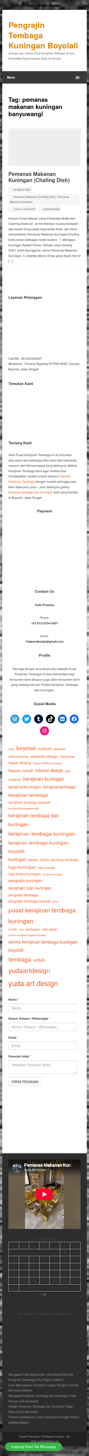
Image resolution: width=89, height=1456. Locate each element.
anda (11, 749)
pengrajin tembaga (23, 894)
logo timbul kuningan (24, 873)
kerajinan (14, 779)
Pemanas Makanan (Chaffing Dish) (35, 197)
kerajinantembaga (59, 787)
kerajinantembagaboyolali (23, 808)
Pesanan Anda (19, 1056)
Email (12, 1037)
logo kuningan (22, 867)
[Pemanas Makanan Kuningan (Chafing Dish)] (44, 147)
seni (21, 929)
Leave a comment (24, 209)
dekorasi (59, 749)
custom (45, 748)
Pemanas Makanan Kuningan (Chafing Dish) (39, 177)
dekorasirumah (18, 756)
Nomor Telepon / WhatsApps (29, 1018)
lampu (33, 859)
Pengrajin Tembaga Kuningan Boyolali (43, 35)
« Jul (43, 1294)
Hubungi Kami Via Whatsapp (33, 1446)
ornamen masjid (52, 874)
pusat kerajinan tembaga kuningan (42, 915)
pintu (55, 901)
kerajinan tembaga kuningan (41, 833)
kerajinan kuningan (43, 778)
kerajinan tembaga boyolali (29, 802)
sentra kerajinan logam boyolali (26, 935)
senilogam (33, 929)
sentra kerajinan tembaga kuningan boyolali (43, 945)
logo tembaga (46, 867)
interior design (49, 770)
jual (67, 770)
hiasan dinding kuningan (47, 763)
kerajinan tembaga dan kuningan (30, 492)
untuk (39, 959)
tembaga (19, 959)
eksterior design (44, 756)
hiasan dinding (19, 762)
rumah (12, 929)
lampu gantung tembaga (59, 859)
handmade (67, 756)
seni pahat (49, 929)
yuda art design (33, 983)
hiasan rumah (20, 770)
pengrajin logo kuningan (30, 888)
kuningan (17, 859)
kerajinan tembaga (28, 794)
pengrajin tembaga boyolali (29, 901)
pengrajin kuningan (25, 880)
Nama (13, 999)
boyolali (26, 748)
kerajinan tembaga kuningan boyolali (38, 846)
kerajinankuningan (24, 787)
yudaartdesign (51, 209)
